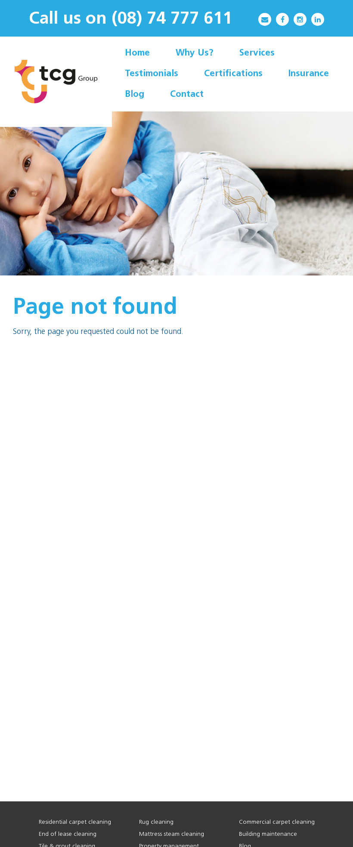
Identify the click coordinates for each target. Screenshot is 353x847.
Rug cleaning (156, 822)
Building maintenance (268, 834)
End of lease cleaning (67, 834)
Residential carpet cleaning (75, 822)
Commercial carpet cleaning (277, 822)
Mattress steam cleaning (171, 834)
